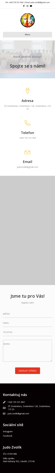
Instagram (8, 431)
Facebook (7, 435)
